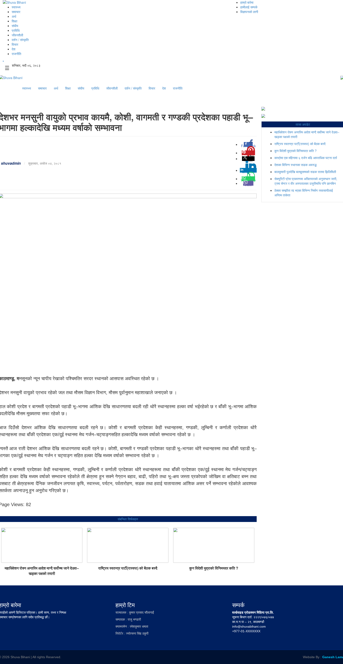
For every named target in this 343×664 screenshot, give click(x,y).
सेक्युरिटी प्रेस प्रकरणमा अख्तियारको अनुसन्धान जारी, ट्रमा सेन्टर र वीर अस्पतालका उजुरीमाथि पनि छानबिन (305, 181)
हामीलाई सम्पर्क (248, 7)
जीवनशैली (17, 35)
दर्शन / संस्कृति (20, 39)
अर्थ (14, 16)
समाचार (16, 11)
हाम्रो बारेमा (246, 2)
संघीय (15, 25)
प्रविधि (16, 30)
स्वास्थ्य (16, 7)
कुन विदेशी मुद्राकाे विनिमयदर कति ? (213, 568)
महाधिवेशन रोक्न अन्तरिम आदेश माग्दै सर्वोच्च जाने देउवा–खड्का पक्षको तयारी (42, 571)
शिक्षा (14, 21)
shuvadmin (11, 163)
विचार (15, 44)
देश (13, 49)
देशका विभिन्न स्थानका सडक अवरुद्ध (295, 164)
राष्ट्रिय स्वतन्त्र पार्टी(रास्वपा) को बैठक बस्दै (127, 568)
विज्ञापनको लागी (249, 11)
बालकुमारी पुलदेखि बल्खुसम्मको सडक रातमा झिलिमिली (305, 171)
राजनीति (16, 53)
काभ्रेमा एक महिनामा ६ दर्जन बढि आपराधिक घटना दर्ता (305, 157)
